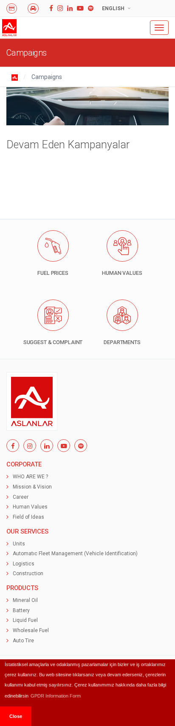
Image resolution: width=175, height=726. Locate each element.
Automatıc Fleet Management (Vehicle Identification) (75, 554)
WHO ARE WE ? (30, 477)
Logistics (23, 564)
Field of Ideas (28, 517)
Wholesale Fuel (31, 630)
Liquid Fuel (25, 620)
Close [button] (15, 716)
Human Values (30, 507)
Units (19, 544)
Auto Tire (23, 641)
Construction (28, 573)
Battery (21, 610)
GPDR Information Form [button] (56, 695)
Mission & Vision (32, 487)
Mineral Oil (25, 600)
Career (20, 497)
